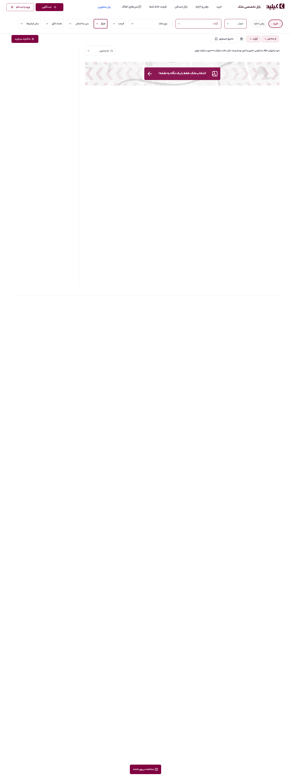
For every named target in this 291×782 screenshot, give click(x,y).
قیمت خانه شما (158, 7)
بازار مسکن (181, 7)
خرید (219, 7)
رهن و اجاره (202, 7)
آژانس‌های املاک (131, 7)
